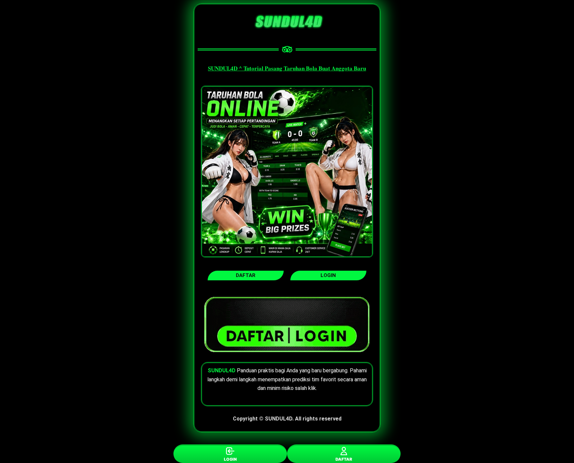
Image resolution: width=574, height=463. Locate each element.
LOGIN (230, 459)
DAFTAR (343, 459)
